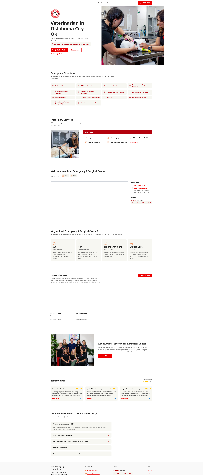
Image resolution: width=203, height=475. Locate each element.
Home (86, 3)
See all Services (134, 142)
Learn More (105, 356)
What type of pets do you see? (63, 435)
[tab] (64, 156)
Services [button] (92, 3)
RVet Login (75, 50)
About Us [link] (149, 470)
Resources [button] (110, 3)
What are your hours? (60, 448)
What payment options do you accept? (66, 454)
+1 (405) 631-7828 (92, 471)
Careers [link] (149, 473)
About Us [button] (101, 3)
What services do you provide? (63, 424)
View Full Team (145, 275)
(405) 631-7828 (146, 3)
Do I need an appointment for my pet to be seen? (70, 441)
